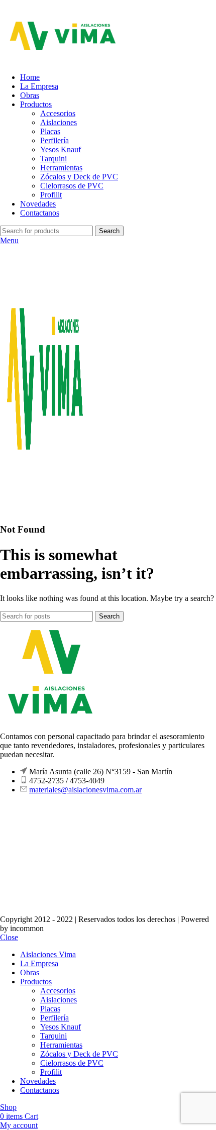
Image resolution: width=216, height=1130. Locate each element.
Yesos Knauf (60, 149)
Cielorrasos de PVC (71, 185)
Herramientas (61, 167)
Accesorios (57, 113)
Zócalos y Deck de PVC (79, 176)
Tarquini (53, 158)
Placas (50, 131)
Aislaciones (58, 122)
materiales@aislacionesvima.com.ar (85, 789)
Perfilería (54, 140)
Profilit (51, 194)
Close (9, 937)
